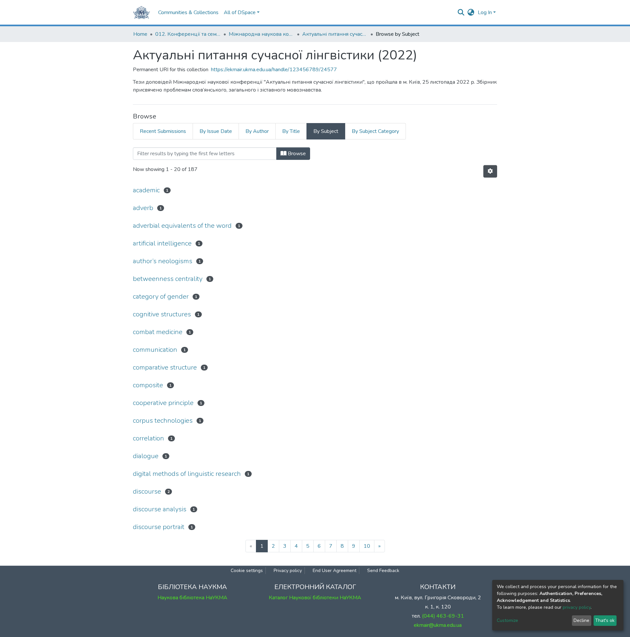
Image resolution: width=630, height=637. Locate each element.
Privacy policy (288, 570)
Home (140, 34)
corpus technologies (163, 420)
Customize (507, 620)
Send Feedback (383, 570)
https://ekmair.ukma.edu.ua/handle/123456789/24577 (274, 69)
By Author (257, 131)
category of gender (161, 296)
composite (148, 385)
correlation (148, 438)
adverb (143, 207)
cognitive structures (162, 314)
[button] (471, 12)
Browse (296, 153)
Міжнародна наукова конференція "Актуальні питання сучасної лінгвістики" (261, 34)
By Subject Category (375, 131)
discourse (147, 491)
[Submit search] (461, 12)
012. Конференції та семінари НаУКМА (188, 34)
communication (155, 349)
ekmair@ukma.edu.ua (438, 625)
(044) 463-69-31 (443, 616)
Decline (581, 620)
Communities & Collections (188, 12)
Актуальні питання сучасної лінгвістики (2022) (335, 34)
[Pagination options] (490, 171)
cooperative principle (163, 402)
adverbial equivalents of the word (182, 225)
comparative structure (165, 367)
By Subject (325, 131)
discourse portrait (158, 526)
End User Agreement (334, 570)
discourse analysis (159, 509)
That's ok (605, 620)
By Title (291, 131)
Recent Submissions (163, 131)
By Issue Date (216, 131)
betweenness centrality (167, 278)
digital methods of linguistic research (187, 473)
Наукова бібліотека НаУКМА (192, 597)
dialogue (145, 456)
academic (146, 190)
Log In (485, 12)
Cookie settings (247, 570)
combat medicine (157, 332)
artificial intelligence (162, 243)
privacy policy (577, 607)
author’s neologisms (162, 261)
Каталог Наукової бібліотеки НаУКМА (315, 597)
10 (367, 546)
